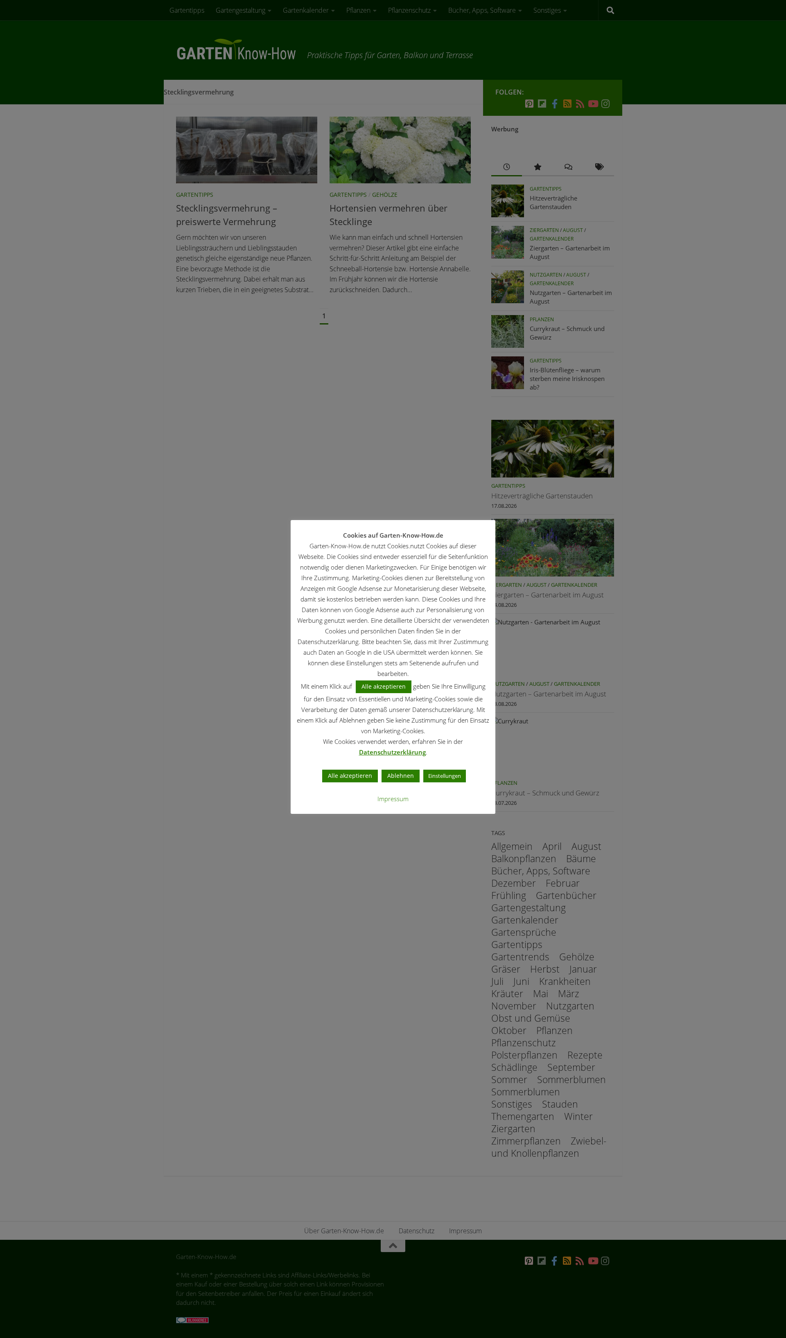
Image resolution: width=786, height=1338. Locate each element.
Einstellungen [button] (444, 775)
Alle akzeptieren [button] (383, 686)
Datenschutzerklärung (392, 752)
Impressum (393, 799)
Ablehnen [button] (400, 775)
